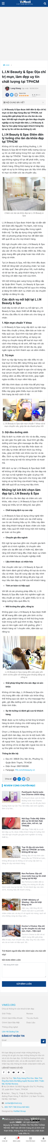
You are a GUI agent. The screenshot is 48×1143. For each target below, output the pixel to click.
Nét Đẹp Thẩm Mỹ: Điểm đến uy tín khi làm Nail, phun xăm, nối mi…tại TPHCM (33, 822)
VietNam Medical (25, 3)
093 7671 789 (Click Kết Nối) (16, 1107)
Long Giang (16, 88)
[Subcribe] (43, 1041)
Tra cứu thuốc (32, 1018)
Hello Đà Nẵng (15, 1081)
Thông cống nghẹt (10, 1027)
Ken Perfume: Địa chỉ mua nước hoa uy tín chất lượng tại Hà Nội (34, 875)
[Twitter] (12, 95)
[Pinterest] (16, 95)
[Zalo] (19, 779)
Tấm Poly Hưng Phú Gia (23, 1078)
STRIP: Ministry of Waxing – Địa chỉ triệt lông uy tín (32, 902)
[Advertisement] (24, 32)
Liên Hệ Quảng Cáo (10, 1031)
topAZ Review (28, 1081)
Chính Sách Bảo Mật (10, 1022)
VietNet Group (19, 1111)
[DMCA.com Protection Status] (16, 1119)
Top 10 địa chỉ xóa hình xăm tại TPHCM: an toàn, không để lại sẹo (33, 849)
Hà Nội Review (11, 1084)
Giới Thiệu (6, 1013)
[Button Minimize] (43, 102)
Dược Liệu (30, 1022)
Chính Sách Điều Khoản (12, 1018)
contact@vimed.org (13, 1103)
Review (29, 1013)
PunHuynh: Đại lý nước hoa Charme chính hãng (33, 793)
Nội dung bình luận (11, 960)
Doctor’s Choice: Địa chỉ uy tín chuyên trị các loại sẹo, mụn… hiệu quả (33, 928)
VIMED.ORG (9, 1004)
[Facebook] (7, 95)
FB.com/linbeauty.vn (25, 770)
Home (7, 65)
